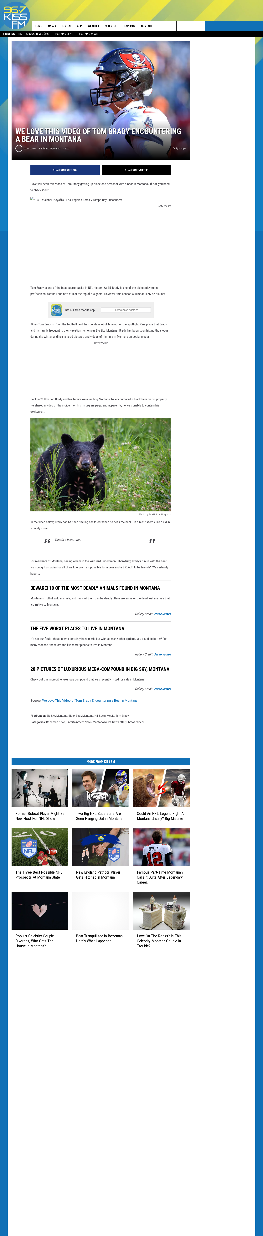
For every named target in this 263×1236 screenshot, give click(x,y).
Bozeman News (64, 33)
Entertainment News (79, 722)
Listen (66, 26)
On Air (52, 26)
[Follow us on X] (191, 26)
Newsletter (118, 722)
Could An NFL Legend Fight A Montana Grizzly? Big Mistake (160, 816)
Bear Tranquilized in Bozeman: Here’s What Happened (99, 938)
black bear (75, 715)
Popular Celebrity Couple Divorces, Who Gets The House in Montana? (34, 940)
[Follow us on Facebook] (181, 26)
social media (106, 715)
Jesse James (30, 148)
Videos (140, 722)
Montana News (102, 722)
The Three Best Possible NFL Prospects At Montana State (38, 875)
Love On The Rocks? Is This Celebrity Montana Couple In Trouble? (159, 940)
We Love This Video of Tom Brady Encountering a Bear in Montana (89, 700)
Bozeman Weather (90, 33)
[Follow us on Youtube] (200, 26)
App (79, 26)
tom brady (122, 715)
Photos (130, 722)
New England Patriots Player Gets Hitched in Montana (98, 875)
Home (38, 26)
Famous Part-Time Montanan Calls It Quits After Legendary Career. (160, 877)
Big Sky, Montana (57, 715)
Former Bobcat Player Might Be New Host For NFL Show (39, 816)
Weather (93, 26)
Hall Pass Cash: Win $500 (33, 33)
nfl (96, 715)
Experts (129, 26)
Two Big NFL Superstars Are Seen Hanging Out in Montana (99, 816)
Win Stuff (111, 26)
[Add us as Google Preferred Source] (171, 26)
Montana (87, 715)
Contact (146, 26)
